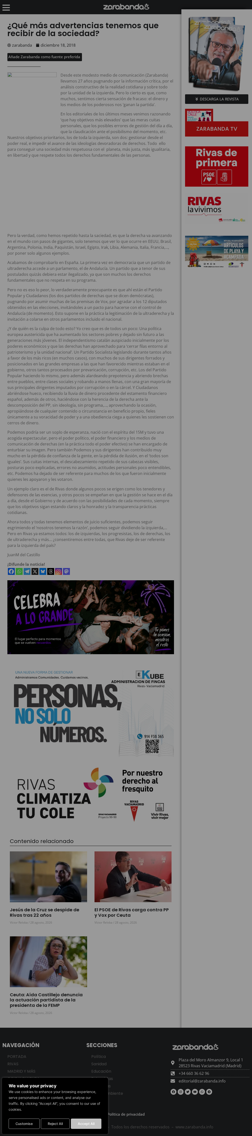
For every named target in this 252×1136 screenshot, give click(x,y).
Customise (24, 1124)
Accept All (86, 1124)
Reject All (55, 1124)
